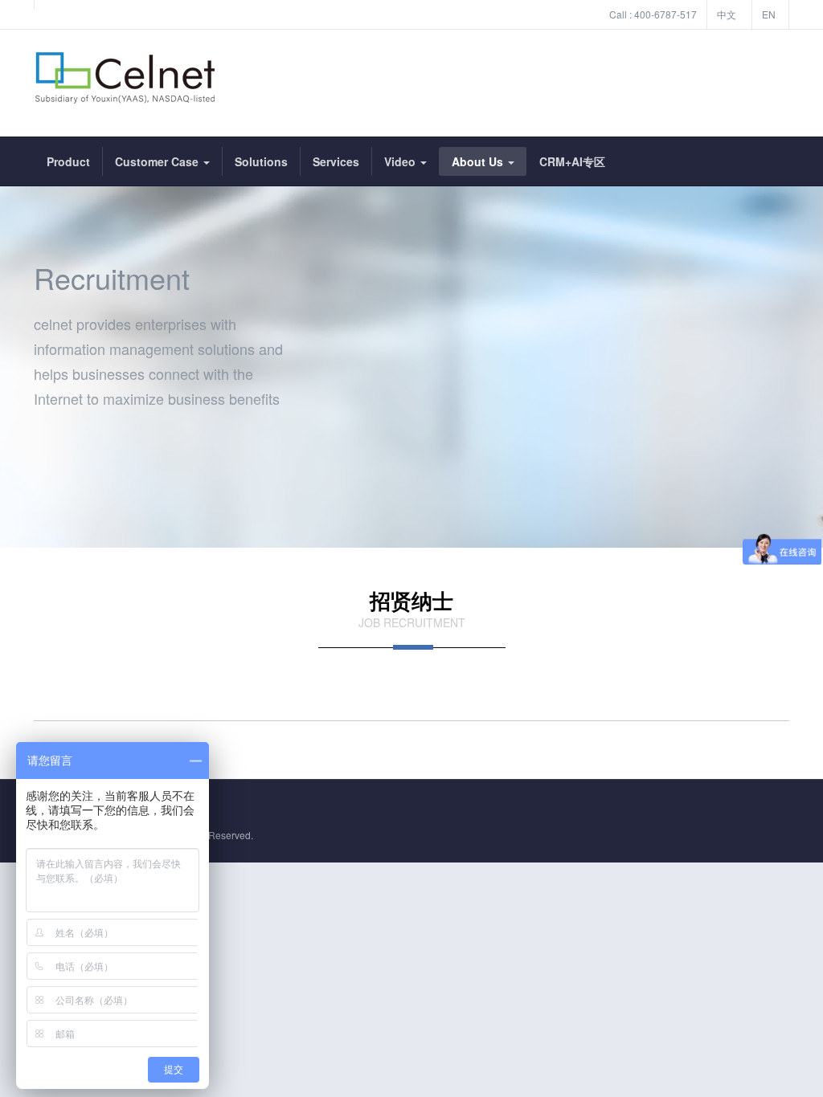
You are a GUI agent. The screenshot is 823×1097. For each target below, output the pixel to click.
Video (401, 161)
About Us (479, 161)
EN (769, 14)
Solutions (261, 161)
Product (68, 161)
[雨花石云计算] (125, 83)
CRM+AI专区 (572, 161)
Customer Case (158, 161)
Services (336, 161)
